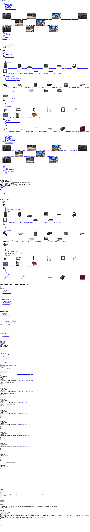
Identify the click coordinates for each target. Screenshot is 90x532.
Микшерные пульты (6, 304)
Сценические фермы (6, 331)
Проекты (4, 36)
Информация (4, 39)
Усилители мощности (6, 309)
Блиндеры (4, 314)
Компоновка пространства (9, 12)
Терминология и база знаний (7, 297)
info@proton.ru (14, 185)
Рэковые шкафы (5, 327)
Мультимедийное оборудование (10, 9)
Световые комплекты (6, 317)
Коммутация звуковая (6, 302)
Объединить (6, 507)
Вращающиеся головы (6, 315)
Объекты (6, 37)
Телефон (1, 367)
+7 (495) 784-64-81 (3, 199)
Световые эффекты (5, 318)
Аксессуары (4, 313)
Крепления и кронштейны (7, 326)
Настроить (2, 495)
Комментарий (2, 388)
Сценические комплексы (6, 328)
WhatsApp (2, 350)
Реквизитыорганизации (2, 352)
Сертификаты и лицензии (9, 171)
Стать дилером (7, 34)
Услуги (3, 32)
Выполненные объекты (6, 293)
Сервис (6, 172)
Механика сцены (8, 7)
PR (5, 43)
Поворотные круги (5, 336)
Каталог (3, 3)
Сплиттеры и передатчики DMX (8, 320)
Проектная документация (9, 38)
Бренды (3, 35)
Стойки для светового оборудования (9, 321)
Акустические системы (6, 301)
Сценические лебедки (6, 329)
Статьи (6, 42)
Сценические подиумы (6, 330)
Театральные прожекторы (7, 322)
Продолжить (2, 286)
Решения (4, 10)
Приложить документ (4, 389)
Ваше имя (2, 366)
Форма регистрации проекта (10, 45)
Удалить (5, 513)
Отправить (2, 373)
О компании (4, 33)
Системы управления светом (7, 319)
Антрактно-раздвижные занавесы (8, 335)
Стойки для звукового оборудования (8, 307)
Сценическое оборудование (9, 6)
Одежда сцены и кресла (9, 8)
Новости (6, 41)
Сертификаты (4, 295)
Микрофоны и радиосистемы (7, 303)
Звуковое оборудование (9, 4)
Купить (6, 495)
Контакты (4, 47)
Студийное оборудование (7, 308)
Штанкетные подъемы (6, 338)
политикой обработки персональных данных (25, 374)
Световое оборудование (9, 5)
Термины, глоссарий (8, 44)
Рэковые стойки (5, 306)
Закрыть (2, 489)
